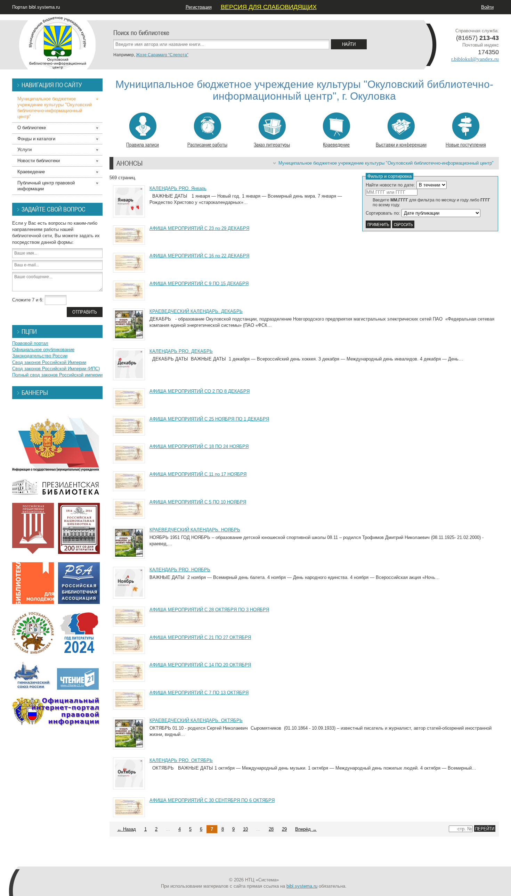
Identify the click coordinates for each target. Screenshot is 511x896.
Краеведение (336, 144)
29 (284, 829)
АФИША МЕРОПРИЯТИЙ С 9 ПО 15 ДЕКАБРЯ (199, 283)
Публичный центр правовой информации (46, 185)
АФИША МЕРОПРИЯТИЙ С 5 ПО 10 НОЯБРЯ (197, 502)
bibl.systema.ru (301, 886)
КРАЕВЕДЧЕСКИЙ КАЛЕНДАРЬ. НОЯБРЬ (194, 529)
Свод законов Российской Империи (49, 362)
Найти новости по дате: (390, 185)
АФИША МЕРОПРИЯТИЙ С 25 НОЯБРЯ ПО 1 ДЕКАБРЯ (209, 419)
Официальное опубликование (43, 349)
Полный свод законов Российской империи (57, 375)
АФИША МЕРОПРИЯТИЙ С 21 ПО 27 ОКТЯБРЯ (200, 637)
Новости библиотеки (38, 160)
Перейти (484, 828)
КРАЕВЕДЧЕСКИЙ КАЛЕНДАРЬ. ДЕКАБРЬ (196, 311)
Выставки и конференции (401, 144)
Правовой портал (30, 343)
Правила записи (142, 144)
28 (271, 829)
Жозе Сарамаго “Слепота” (162, 54)
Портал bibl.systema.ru (36, 7)
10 (245, 829)
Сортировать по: (383, 213)
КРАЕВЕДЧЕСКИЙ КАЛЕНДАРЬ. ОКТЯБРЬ (196, 720)
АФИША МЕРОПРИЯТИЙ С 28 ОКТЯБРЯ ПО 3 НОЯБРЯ (209, 609)
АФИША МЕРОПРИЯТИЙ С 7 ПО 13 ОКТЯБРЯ (199, 692)
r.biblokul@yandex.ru (475, 59)
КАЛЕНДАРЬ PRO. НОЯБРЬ (179, 569)
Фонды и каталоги (36, 138)
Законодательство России (39, 355)
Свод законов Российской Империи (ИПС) (56, 368)
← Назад (126, 829)
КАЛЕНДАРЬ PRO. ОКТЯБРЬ (181, 760)
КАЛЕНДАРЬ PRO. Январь (177, 188)
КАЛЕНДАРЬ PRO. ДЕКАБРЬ (181, 351)
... (168, 829)
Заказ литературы (272, 144)
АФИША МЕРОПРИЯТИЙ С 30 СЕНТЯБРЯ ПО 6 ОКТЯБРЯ (212, 800)
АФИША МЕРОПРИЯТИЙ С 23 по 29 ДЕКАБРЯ (199, 228)
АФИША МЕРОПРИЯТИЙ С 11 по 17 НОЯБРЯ (197, 474)
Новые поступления (466, 144)
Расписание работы (207, 144)
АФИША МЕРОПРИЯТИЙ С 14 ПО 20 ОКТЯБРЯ (200, 664)
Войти (487, 7)
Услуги (24, 149)
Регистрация (199, 7)
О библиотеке (31, 127)
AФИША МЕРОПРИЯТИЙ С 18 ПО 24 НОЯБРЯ (199, 446)
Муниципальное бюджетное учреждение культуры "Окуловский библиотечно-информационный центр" (386, 163)
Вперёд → (306, 829)
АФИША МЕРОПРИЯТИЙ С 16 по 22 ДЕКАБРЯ (199, 255)
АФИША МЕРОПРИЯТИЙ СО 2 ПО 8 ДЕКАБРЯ (199, 391)
